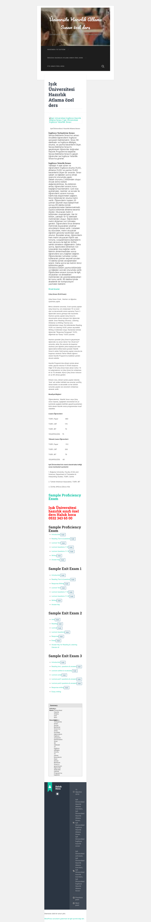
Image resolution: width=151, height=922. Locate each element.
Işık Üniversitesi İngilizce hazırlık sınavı (79, 841)
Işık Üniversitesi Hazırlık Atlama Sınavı (79, 815)
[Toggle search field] (103, 66)
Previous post (79, 898)
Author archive (57, 794)
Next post (77, 904)
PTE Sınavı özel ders (55, 66)
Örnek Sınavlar (54, 289)
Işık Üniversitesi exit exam (79, 853)
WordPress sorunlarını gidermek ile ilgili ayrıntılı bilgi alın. (64, 919)
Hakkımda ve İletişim (56, 49)
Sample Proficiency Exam (65, 497)
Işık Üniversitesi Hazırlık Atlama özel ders (62, 94)
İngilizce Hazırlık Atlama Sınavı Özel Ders (65, 58)
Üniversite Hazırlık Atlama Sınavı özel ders (75, 23)
